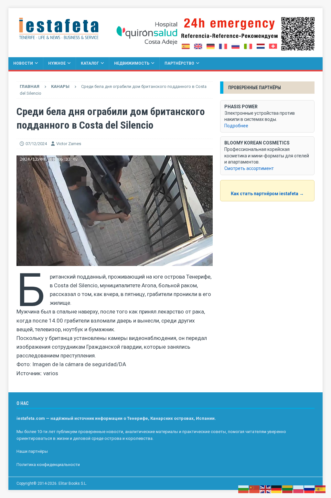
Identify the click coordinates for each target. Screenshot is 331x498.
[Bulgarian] (243, 489)
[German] (276, 489)
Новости (23, 63)
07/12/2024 (36, 143)
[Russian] (309, 489)
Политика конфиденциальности (48, 464)
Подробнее (236, 125)
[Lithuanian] (287, 489)
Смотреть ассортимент (249, 168)
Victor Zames (68, 143)
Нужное (57, 63)
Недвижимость (131, 63)
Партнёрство (179, 63)
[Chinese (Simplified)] (254, 489)
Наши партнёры (32, 451)
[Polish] (298, 489)
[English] (265, 489)
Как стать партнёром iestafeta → (267, 193)
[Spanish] (320, 489)
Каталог (90, 63)
